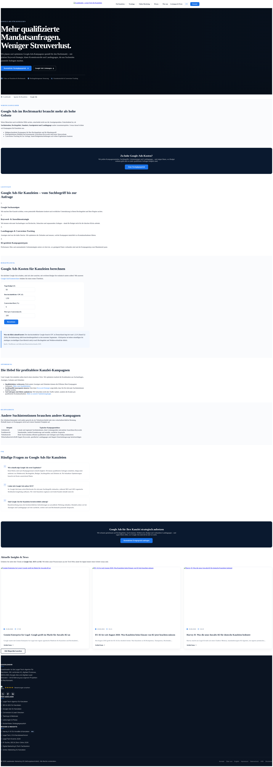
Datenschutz (254, 761)
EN (187, 4)
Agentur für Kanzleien (20, 97)
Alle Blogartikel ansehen (13, 651)
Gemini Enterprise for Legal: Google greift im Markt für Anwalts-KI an (37, 635)
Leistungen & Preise (176, 4)
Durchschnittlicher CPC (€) (13, 294)
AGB (262, 761)
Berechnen (11, 322)
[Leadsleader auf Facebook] (8, 694)
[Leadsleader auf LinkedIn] (13, 694)
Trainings (132, 4)
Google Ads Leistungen (43, 68)
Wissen (156, 4)
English (236, 761)
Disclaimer (268, 761)
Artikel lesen (8, 645)
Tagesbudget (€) (9, 286)
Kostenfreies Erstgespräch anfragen (136, 540)
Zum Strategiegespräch (136, 167)
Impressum (244, 761)
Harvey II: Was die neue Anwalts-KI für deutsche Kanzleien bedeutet (218, 635)
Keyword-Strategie (43, 388)
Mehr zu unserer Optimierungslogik (39, 394)
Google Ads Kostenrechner (10, 279)
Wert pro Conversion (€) (12, 312)
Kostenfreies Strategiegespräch (15, 68)
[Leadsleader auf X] (3, 694)
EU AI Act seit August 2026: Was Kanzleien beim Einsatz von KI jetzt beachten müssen (135, 635)
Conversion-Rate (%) (11, 303)
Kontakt (194, 4)
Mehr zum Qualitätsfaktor (21, 386)
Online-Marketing (144, 4)
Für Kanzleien (120, 4)
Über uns (165, 4)
